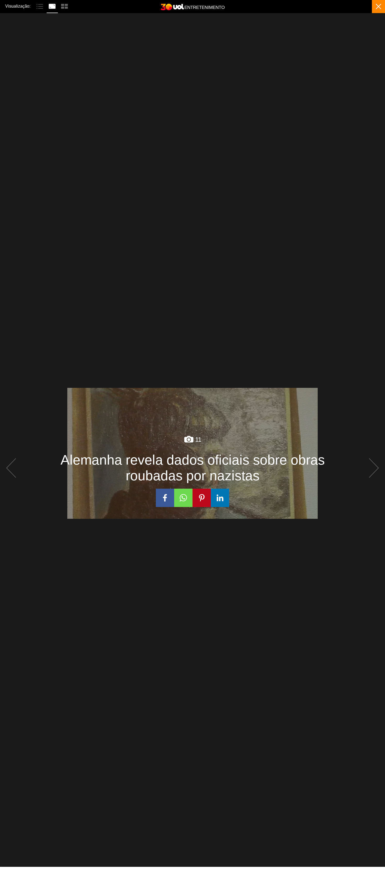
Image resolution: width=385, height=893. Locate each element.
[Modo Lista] (40, 5)
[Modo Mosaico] (64, 5)
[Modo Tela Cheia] (53, 5)
